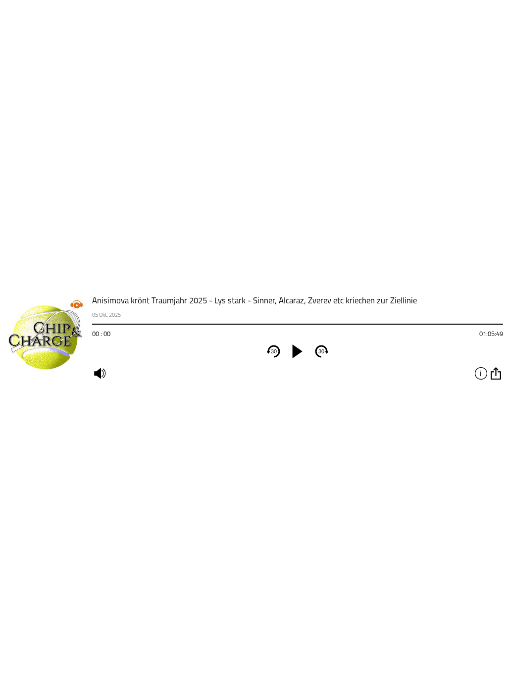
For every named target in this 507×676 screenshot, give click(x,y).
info (480, 373)
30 (274, 351)
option (495, 373)
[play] (297, 351)
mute (99, 373)
